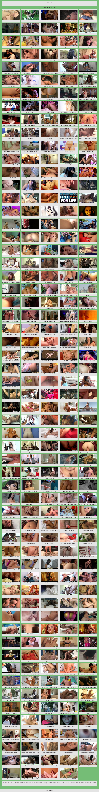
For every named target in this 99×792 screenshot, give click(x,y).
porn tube (49, 4)
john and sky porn (49, 2)
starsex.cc (51, 790)
